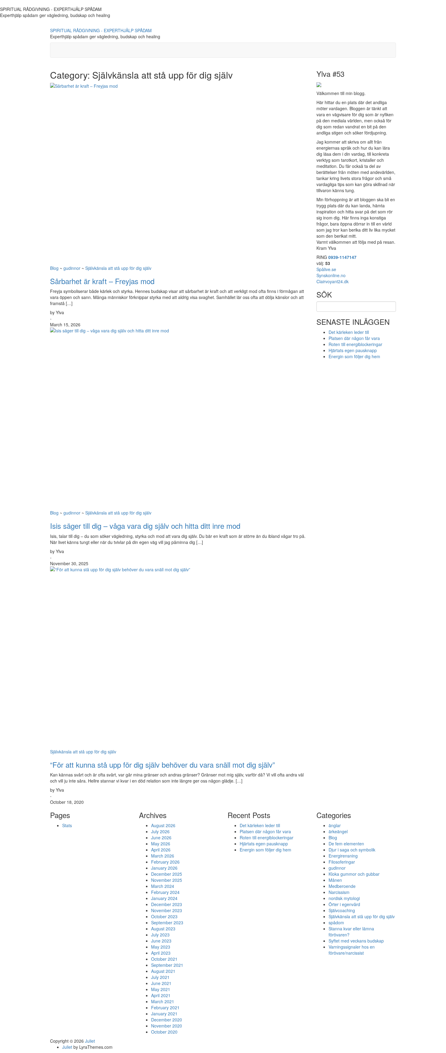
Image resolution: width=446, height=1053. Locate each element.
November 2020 (166, 1026)
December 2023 (166, 904)
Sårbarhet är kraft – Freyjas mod (102, 281)
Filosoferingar (342, 862)
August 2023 (163, 929)
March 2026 (162, 856)
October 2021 (164, 959)
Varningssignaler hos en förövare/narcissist (352, 950)
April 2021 (161, 995)
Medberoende (342, 886)
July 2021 (160, 977)
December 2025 (166, 874)
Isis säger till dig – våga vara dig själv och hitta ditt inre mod (145, 525)
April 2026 (161, 850)
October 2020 (164, 1032)
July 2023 (160, 935)
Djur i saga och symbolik (352, 850)
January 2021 (164, 1014)
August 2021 (163, 971)
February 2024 (165, 892)
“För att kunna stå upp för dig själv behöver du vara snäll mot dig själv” (162, 764)
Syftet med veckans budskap (356, 941)
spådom (336, 922)
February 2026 (165, 862)
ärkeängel (338, 831)
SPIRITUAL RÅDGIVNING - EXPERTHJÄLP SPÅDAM (101, 30)
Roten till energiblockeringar (355, 344)
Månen (335, 880)
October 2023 (164, 916)
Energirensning (343, 856)
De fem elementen (346, 844)
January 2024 (164, 898)
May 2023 (160, 947)
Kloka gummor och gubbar (354, 874)
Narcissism (339, 892)
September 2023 (167, 922)
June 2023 (161, 941)
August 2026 (163, 825)
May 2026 (160, 844)
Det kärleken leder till (349, 332)
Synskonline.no (331, 275)
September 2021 (167, 965)
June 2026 (161, 837)
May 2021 (160, 989)
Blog (54, 268)
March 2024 (162, 886)
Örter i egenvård (344, 904)
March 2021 (162, 1001)
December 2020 (166, 1020)
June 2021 (161, 983)
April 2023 (161, 953)
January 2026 (164, 868)
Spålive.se (326, 269)
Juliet (90, 1041)
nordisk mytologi (344, 898)
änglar (335, 825)
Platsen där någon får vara (354, 338)
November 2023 (166, 910)
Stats (67, 825)
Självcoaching (342, 910)
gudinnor (71, 268)
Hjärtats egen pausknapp (353, 350)
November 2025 (166, 880)
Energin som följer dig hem (354, 356)
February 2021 (165, 1007)
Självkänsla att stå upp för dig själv (118, 268)
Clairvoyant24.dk (332, 281)
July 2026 (160, 831)
